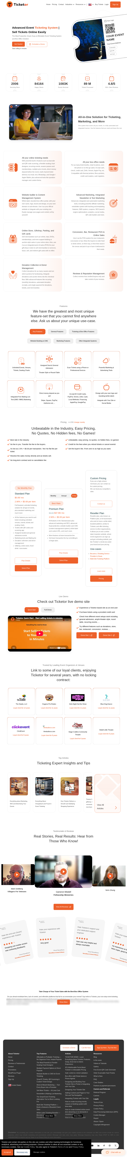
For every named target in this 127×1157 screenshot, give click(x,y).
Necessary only (22, 1152)
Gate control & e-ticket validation (76, 1073)
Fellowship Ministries (63, 895)
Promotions (12, 1070)
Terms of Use (98, 1102)
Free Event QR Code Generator (105, 1070)
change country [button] (79, 422)
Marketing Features (63, 341)
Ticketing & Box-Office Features (83, 331)
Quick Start (32, 610)
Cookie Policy (98, 1109)
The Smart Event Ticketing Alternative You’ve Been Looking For (48, 1099)
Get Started (18, 44)
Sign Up (115, 4)
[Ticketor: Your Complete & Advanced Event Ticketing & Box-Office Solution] (17, 4)
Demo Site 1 (85, 635)
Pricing (54, 4)
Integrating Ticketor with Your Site (77, 1098)
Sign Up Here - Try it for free (106, 1048)
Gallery (96, 1066)
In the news (98, 1060)
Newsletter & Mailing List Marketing (49, 1093)
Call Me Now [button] (86, 1048)
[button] (91, 4)
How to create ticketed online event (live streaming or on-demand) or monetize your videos (77, 1112)
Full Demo (48, 610)
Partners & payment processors (105, 1086)
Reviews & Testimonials (16, 1063)
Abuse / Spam (98, 1121)
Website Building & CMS (39, 341)
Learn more (104, 571)
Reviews (11, 1076)
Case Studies (98, 1082)
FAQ (95, 1079)
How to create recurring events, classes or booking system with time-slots (76, 1104)
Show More (64, 1002)
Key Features (37, 331)
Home (48, 4)
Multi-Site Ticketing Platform (99, 559)
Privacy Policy (99, 1105)
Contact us (101, 504)
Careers (96, 1095)
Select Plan (26, 568)
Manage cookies (39, 1152)
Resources (79, 4)
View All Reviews (62, 907)
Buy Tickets (99, 4)
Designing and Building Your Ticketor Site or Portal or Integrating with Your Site (77, 1084)
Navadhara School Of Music (89, 954)
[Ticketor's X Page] (115, 1146)
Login (107, 4)
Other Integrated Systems (88, 341)
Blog (95, 1057)
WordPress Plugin (14, 1073)
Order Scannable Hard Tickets (104, 1073)
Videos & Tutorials (100, 1063)
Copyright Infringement (102, 1124)
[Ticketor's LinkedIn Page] (98, 1146)
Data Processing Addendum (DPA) (106, 1112)
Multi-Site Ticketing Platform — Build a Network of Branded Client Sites (49, 1107)
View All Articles (100, 807)
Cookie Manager (99, 1115)
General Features (57, 331)
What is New (98, 1076)
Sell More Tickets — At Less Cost (48, 1090)
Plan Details (26, 561)
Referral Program (100, 1092)
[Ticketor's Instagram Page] (109, 1146)
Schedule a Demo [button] (69, 1048)
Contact (61, 4)
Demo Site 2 (107, 635)
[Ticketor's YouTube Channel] (92, 1146)
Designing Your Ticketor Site (75, 1089)
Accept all (7, 1152)
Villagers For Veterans (17, 892)
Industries (68, 4)
